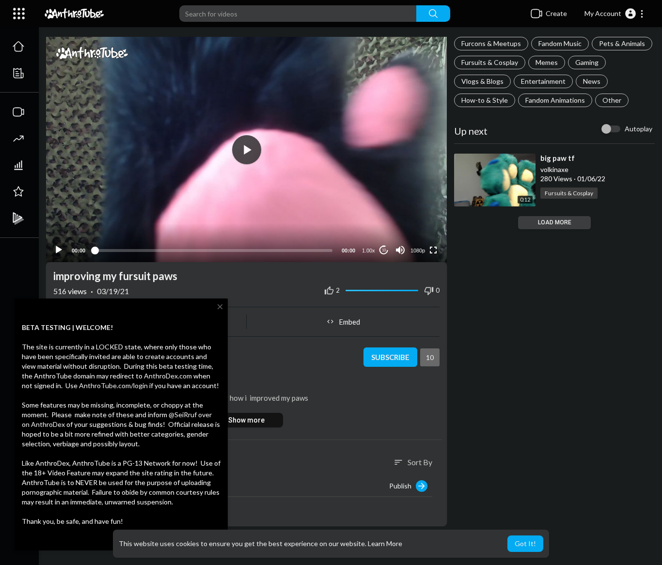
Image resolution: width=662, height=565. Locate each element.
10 (384, 250)
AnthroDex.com (168, 376)
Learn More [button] (385, 543)
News (591, 81)
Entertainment (543, 81)
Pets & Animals (622, 43)
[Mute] (400, 250)
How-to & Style (484, 100)
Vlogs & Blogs (482, 81)
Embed (349, 321)
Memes (547, 62)
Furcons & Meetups (491, 43)
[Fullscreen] (433, 250)
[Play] (58, 250)
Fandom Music (560, 43)
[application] (246, 149)
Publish (402, 486)
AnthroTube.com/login (113, 385)
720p (415, 212)
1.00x (368, 250)
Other (611, 100)
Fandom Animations (555, 100)
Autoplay (638, 129)
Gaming (587, 62)
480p (415, 226)
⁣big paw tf (557, 158)
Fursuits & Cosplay (489, 62)
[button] (614, 13)
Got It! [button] (525, 543)
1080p (417, 250)
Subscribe (390, 357)
